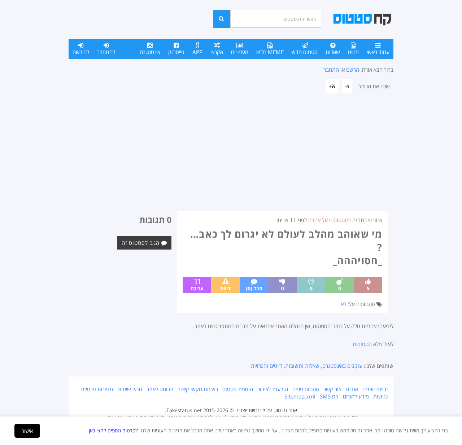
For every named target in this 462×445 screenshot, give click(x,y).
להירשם (81, 52)
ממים (353, 52)
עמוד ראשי (378, 52)
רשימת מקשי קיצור (198, 389)
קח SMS (329, 396)
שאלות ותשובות (302, 365)
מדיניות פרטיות (97, 389)
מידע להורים (356, 396)
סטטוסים (362, 344)
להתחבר (106, 52)
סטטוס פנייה (305, 389)
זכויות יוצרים (375, 389)
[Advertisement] (231, 156)
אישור (27, 430)
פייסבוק (176, 52)
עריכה (197, 288)
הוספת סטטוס (237, 389)
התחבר (331, 69)
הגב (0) (254, 288)
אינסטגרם (150, 52)
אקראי (216, 52)
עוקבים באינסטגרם (342, 365)
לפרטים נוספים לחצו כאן (113, 430)
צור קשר (332, 389)
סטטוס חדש (305, 52)
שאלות (333, 52)
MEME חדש (270, 52)
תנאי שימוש (129, 389)
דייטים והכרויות (266, 365)
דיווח (225, 288)
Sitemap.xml (299, 396)
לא (343, 304)
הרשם (352, 69)
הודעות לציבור (272, 389)
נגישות (380, 396)
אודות (352, 389)
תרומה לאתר (160, 389)
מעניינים (239, 52)
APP (197, 52)
